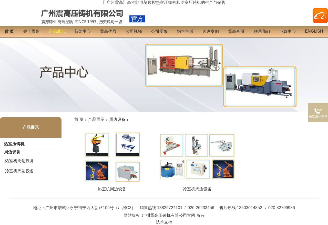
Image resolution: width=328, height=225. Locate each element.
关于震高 (31, 31)
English (314, 31)
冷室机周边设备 (19, 171)
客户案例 (210, 31)
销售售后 (185, 31)
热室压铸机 (14, 144)
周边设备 (12, 152)
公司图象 (159, 31)
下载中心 (287, 31)
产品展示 (31, 127)
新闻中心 (82, 31)
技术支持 (164, 222)
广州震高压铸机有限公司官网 (168, 215)
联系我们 (262, 31)
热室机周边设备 (19, 161)
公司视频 (134, 31)
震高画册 (236, 31)
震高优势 (108, 31)
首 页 (79, 119)
